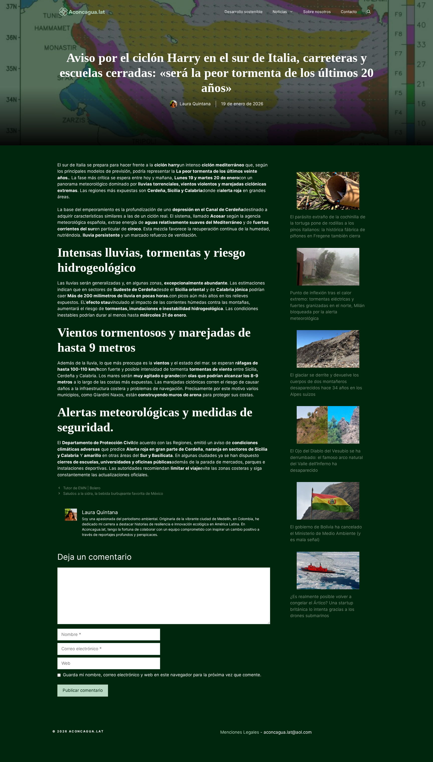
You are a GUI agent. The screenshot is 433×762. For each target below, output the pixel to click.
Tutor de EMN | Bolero (81, 488)
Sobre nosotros (317, 11)
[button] (369, 12)
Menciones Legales (239, 732)
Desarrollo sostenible (244, 11)
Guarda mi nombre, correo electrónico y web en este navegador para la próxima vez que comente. (162, 674)
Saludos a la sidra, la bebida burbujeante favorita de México (113, 493)
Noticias (280, 11)
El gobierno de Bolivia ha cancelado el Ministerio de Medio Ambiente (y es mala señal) (326, 533)
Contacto (349, 11)
